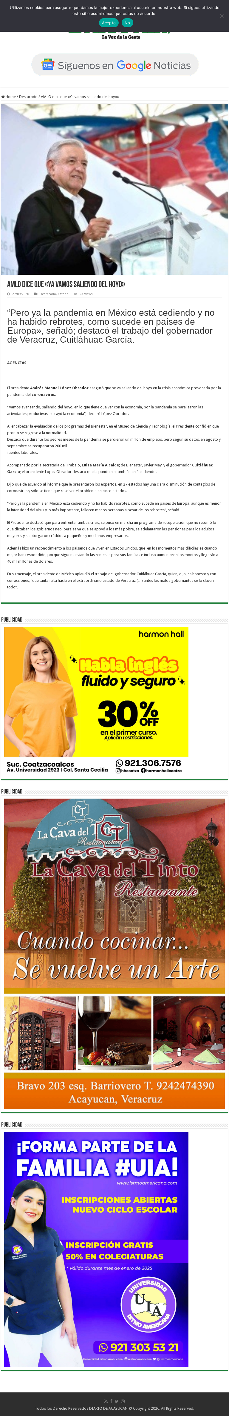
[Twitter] (116, 1401)
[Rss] (106, 1401)
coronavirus (43, 394)
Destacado (28, 96)
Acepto (109, 22)
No (127, 22)
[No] (222, 16)
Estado (63, 294)
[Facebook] (111, 1401)
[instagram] (122, 1401)
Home (10, 96)
